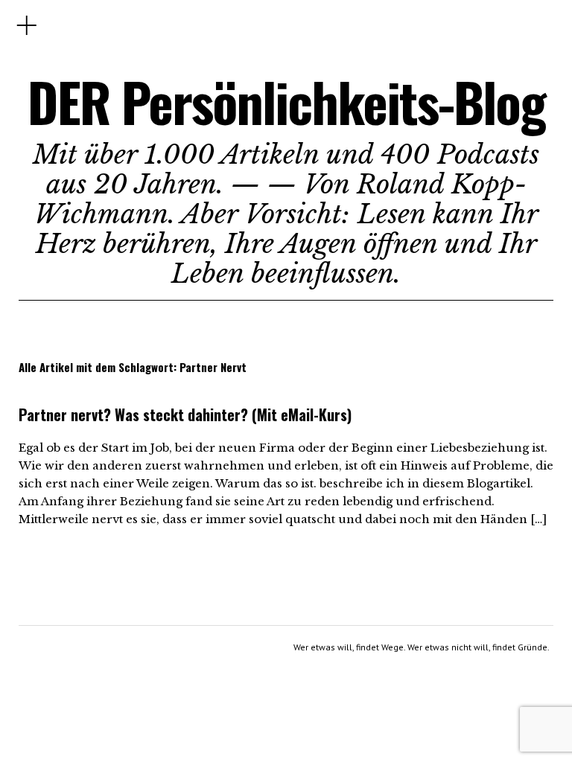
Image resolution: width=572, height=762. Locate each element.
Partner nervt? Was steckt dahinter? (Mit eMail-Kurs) (185, 414)
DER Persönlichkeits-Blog (286, 101)
